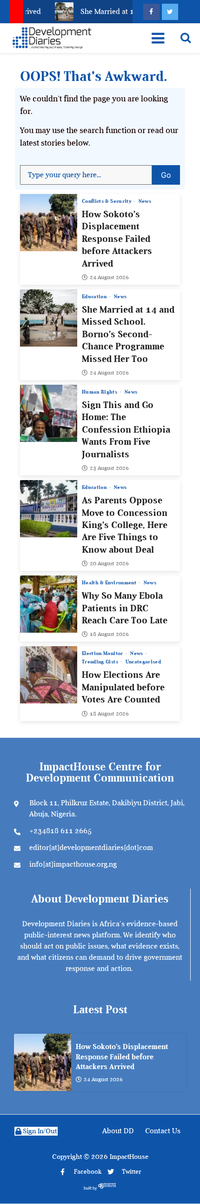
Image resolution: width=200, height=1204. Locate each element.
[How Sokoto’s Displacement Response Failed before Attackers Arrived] (48, 222)
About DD (118, 1131)
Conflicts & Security (107, 201)
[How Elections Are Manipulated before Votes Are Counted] (48, 674)
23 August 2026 (109, 468)
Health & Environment (110, 582)
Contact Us (162, 1131)
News (145, 201)
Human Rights (100, 392)
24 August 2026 (109, 277)
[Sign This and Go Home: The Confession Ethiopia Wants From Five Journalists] (48, 413)
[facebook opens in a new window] (151, 12)
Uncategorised (143, 661)
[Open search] (185, 37)
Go (170, 172)
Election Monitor (103, 653)
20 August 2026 (109, 563)
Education (95, 296)
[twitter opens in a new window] (170, 12)
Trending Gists (101, 661)
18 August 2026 (109, 634)
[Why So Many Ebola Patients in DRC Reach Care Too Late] (48, 604)
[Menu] (158, 38)
